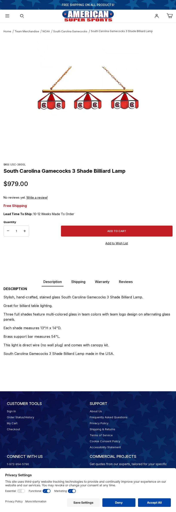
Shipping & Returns (102, 429)
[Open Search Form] (22, 16)
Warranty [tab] (102, 282)
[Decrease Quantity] (8, 231)
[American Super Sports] (88, 15)
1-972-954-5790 (18, 464)
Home (7, 31)
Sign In (11, 411)
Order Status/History (20, 417)
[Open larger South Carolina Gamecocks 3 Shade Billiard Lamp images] (88, 88)
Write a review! (37, 197)
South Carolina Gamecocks (70, 31)
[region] (88, 151)
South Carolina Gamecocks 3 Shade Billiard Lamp (122, 31)
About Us (96, 411)
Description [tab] (52, 282)
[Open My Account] (157, 16)
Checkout (13, 429)
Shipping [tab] (78, 282)
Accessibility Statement (105, 447)
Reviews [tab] (126, 282)
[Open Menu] (7, 16)
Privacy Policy (99, 423)
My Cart (12, 423)
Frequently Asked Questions (108, 417)
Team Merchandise (27, 31)
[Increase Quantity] (24, 231)
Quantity (9, 222)
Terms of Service (101, 435)
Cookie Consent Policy (105, 441)
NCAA (46, 31)
